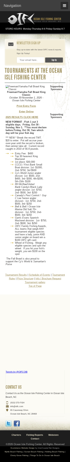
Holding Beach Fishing (54, 452)
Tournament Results (16, 274)
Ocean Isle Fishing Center (35, 19)
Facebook (17, 423)
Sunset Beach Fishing (33, 452)
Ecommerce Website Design (23, 448)
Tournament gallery (35, 282)
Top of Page (35, 286)
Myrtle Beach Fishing (14, 452)
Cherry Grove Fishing (19, 455)
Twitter (9, 423)
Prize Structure (25, 278)
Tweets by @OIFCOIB (16, 372)
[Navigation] (64, 5)
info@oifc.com (16, 406)
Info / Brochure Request (48, 278)
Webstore (53, 435)
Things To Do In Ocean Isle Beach (45, 455)
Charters (16, 435)
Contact (35, 438)
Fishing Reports (34, 435)
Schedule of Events (39, 274)
